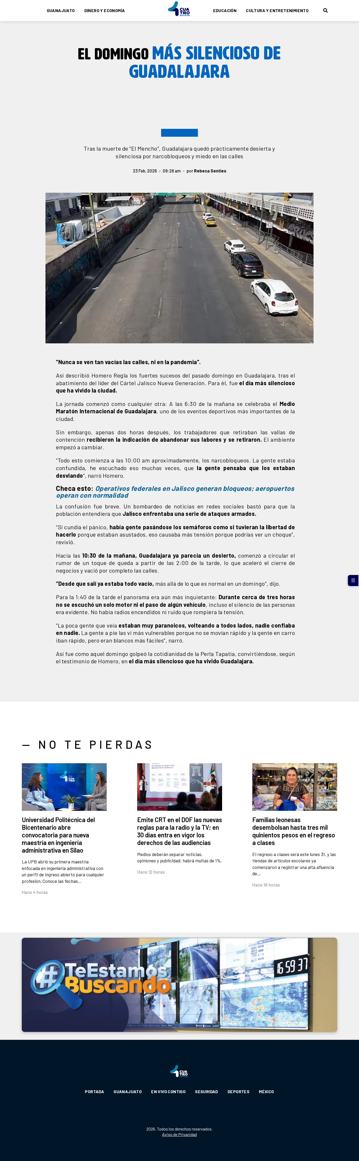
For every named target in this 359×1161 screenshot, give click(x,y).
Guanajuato (61, 10)
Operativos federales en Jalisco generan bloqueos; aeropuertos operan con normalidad (175, 491)
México (266, 1091)
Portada (94, 1091)
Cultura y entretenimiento (277, 10)
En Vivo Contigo (168, 1091)
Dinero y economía (104, 10)
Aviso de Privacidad (179, 1134)
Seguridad (206, 1091)
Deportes (238, 1091)
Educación (225, 10)
